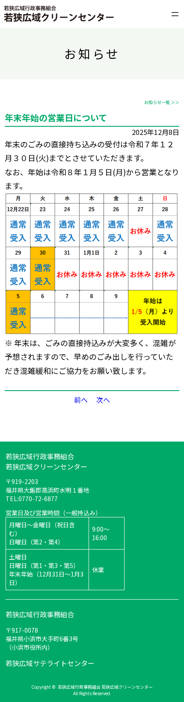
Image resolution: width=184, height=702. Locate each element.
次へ (103, 399)
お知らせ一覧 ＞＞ (161, 102)
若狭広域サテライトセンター (50, 663)
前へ (81, 399)
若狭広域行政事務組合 (40, 614)
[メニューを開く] (175, 13)
